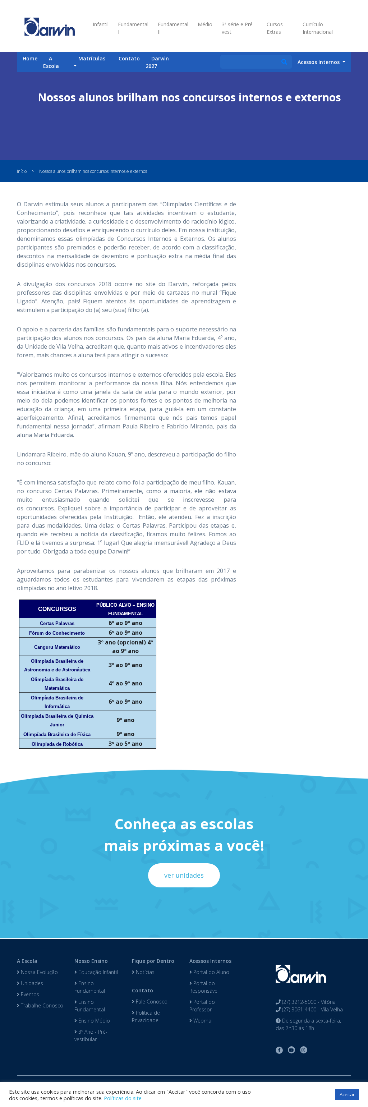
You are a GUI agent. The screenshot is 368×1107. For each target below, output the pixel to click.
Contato (129, 58)
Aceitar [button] (347, 1094)
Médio (205, 24)
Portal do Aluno (210, 972)
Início (22, 171)
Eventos (29, 994)
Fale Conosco (150, 1001)
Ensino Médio (93, 1020)
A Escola (51, 62)
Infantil (101, 24)
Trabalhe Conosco (41, 1005)
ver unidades (184, 875)
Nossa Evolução (38, 972)
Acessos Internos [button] (319, 62)
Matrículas (91, 58)
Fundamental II (173, 28)
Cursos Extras (275, 28)
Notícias (144, 972)
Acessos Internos (210, 960)
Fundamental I (133, 28)
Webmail (202, 1020)
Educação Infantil (97, 972)
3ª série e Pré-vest (238, 28)
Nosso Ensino (91, 960)
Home (30, 58)
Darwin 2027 (157, 62)
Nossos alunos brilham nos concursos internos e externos (93, 171)
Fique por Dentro (153, 960)
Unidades (31, 983)
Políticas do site (123, 1098)
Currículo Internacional (318, 28)
